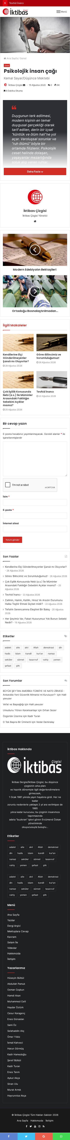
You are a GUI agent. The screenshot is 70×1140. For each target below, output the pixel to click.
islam (17, 653)
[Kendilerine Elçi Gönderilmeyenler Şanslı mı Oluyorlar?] (18, 342)
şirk (18, 665)
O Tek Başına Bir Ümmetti (17, 722)
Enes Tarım (13, 1072)
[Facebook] (26, 1126)
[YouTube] (35, 1126)
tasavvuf (33, 659)
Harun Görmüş (15, 1048)
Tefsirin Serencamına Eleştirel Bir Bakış (27, 609)
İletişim (11, 959)
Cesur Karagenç (16, 1013)
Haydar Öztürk (15, 1007)
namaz (51, 653)
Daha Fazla (34, 171)
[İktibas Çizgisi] (15, 11)
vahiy (45, 659)
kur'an (40, 653)
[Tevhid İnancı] (51, 379)
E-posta (8, 509)
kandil (28, 653)
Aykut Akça (13, 1078)
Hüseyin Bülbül (15, 977)
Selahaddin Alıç (15, 1030)
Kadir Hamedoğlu (16, 1054)
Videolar (12, 947)
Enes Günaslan (15, 1019)
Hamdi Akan (14, 995)
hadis (7, 653)
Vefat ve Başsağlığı (13, 704)
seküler (8, 659)
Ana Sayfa (12, 58)
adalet (8, 647)
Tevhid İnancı (45, 391)
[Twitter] (31, 1126)
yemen (56, 659)
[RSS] (43, 1126)
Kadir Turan (13, 1066)
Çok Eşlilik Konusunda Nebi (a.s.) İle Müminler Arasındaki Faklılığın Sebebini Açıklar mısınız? (18, 398)
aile (18, 647)
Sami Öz (11, 1025)
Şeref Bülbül (14, 1060)
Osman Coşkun (15, 989)
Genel (23, 58)
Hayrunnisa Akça (16, 1095)
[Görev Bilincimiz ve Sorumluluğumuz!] (51, 342)
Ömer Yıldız (13, 1036)
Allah (35, 647)
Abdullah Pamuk (16, 983)
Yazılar (11, 920)
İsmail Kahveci (15, 1042)
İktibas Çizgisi (15, 85)
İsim (6, 496)
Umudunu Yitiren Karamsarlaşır (20, 710)
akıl (26, 647)
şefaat (8, 665)
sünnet (20, 659)
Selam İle (12, 942)
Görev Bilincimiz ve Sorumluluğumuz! (48, 356)
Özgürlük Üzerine (12, 716)
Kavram (11, 936)
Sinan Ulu (12, 1083)
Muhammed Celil (16, 1001)
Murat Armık (14, 1089)
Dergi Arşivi (13, 925)
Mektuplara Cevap (18, 931)
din (60, 647)
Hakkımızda (13, 953)
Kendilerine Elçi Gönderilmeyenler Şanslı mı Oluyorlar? (16, 358)
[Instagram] (39, 1126)
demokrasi (48, 647)
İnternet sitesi (11, 523)
